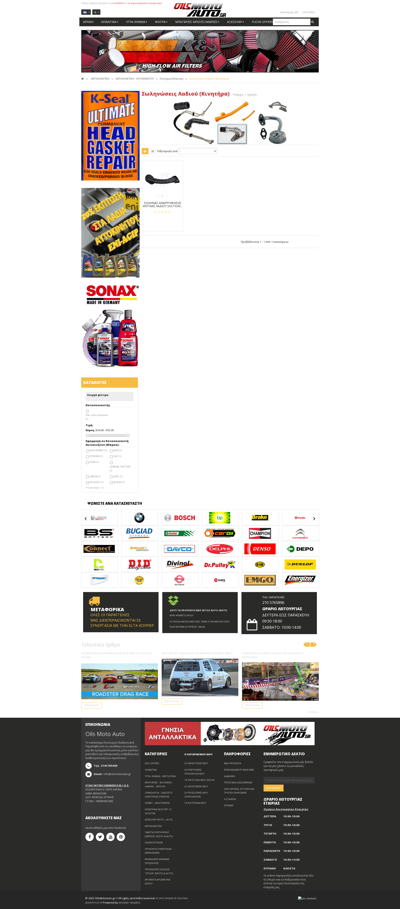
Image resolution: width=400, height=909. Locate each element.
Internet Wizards (129, 902)
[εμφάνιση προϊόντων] (99, 517)
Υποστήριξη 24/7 (289, 12)
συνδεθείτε (118, 3)
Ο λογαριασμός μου (198, 754)
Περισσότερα (91, 705)
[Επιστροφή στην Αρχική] (82, 78)
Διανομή (229, 776)
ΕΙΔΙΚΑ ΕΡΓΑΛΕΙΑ (154, 842)
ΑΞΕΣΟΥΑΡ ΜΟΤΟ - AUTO (159, 819)
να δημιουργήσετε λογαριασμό (144, 3)
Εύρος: (90, 430)
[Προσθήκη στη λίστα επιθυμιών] (164, 221)
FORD (94, 461)
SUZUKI (119, 482)
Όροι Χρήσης (166, 898)
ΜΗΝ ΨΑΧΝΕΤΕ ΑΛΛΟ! (181, 615)
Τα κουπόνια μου (195, 802)
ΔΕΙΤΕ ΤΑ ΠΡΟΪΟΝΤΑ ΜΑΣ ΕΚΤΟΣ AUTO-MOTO (198, 610)
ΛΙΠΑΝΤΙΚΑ (151, 769)
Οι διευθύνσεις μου (196, 786)
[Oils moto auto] (200, 10)
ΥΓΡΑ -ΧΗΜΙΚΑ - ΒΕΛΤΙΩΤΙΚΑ (160, 776)
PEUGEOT (96, 482)
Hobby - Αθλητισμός (157, 802)
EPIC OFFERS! (152, 763)
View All (314, 712)
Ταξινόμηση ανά (167, 151)
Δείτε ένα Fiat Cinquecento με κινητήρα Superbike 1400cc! (197, 653)
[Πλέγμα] (145, 151)
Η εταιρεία (230, 799)
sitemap (229, 805)
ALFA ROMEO (98, 450)
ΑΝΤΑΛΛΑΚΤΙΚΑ (153, 826)
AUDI (117, 450)
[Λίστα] (152, 151)
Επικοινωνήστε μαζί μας (239, 769)
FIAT (117, 456)
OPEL (117, 476)
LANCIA (94, 476)
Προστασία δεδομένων (238, 782)
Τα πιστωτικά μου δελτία (199, 779)
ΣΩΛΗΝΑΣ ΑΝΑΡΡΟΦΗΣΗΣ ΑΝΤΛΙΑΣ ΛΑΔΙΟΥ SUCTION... (162, 204)
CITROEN (95, 456)
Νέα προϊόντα (232, 763)
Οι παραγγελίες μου (196, 763)
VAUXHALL (96, 488)
